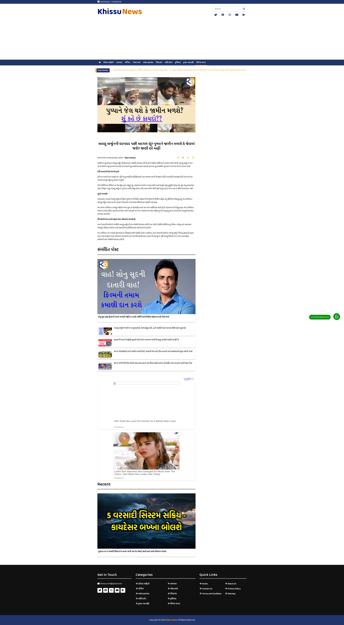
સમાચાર (119, 62)
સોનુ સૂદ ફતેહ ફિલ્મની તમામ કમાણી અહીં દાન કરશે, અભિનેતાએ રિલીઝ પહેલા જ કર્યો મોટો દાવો (133, 317)
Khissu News (171, 620)
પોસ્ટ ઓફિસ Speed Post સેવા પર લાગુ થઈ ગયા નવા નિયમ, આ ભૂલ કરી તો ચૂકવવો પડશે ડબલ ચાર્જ (189, 70)
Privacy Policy (234, 588)
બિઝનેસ (159, 62)
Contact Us (207, 588)
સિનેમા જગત (201, 62)
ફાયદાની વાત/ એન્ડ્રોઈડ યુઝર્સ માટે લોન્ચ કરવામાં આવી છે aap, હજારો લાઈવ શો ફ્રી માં (146, 340)
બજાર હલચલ (148, 62)
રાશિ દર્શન (168, 62)
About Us (232, 583)
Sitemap (231, 593)
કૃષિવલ (178, 62)
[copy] (193, 158)
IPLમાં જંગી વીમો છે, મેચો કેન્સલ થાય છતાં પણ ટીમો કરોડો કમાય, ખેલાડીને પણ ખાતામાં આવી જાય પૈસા (153, 363)
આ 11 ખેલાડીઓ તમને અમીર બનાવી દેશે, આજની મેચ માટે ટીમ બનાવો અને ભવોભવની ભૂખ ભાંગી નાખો (153, 351)
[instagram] (229, 14)
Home (205, 583)
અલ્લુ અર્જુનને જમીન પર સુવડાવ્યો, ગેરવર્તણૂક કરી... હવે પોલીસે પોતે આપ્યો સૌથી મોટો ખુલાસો (150, 328)
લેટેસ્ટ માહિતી (108, 62)
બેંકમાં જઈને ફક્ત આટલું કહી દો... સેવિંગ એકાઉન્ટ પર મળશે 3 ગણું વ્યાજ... (119, 70)
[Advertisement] (172, 39)
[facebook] (222, 14)
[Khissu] (244, 14)
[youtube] (237, 14)
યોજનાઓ (136, 62)
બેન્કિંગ (127, 62)
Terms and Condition (211, 593)
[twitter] (215, 14)
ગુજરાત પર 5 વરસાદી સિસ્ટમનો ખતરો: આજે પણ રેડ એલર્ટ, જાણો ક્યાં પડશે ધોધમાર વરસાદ (132, 551)
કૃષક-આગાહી (188, 62)
